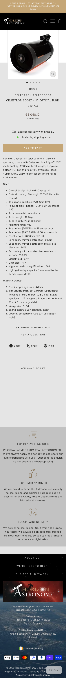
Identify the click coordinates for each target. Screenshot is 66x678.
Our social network (32, 574)
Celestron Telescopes (33, 95)
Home (32, 89)
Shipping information (33, 327)
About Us (32, 557)
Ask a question (33, 334)
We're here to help (31, 566)
